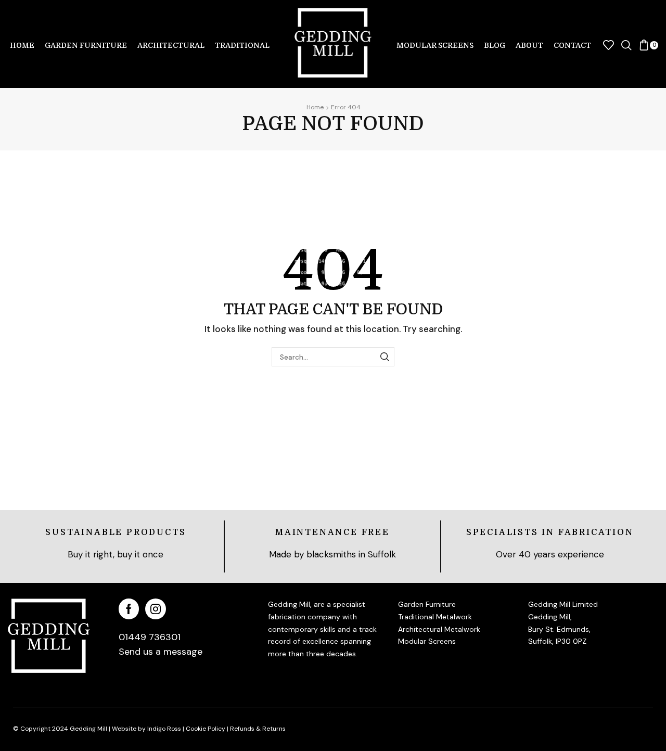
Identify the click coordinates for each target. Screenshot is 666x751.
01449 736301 (150, 637)
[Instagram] (155, 609)
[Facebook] (129, 609)
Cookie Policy (205, 728)
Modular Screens (434, 45)
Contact (572, 45)
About (529, 45)
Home (22, 45)
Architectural (170, 45)
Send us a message (160, 651)
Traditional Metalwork (435, 616)
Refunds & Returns (258, 728)
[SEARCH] (384, 356)
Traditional (242, 45)
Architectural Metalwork (439, 629)
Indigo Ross (163, 728)
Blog (494, 45)
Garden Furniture (86, 45)
